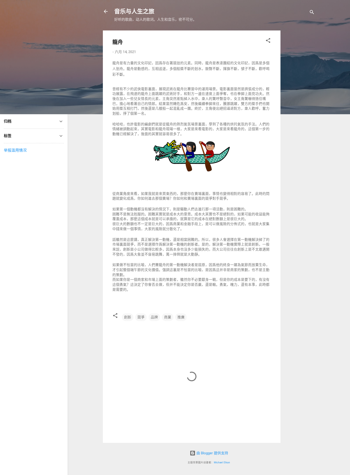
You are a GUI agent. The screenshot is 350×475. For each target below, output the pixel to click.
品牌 (154, 317)
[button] (268, 41)
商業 (167, 317)
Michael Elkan (222, 462)
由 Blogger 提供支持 (211, 453)
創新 (127, 317)
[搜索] (312, 13)
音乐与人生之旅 (134, 11)
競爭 (141, 317)
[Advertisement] (317, 101)
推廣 (181, 317)
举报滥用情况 (15, 150)
